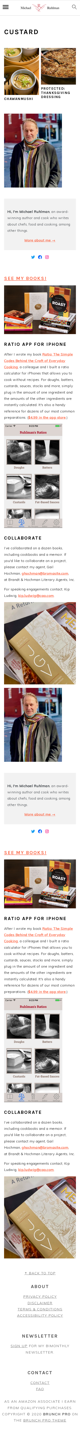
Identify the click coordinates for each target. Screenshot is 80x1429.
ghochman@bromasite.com (45, 573)
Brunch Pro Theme (44, 1420)
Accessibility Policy (40, 1315)
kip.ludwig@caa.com (36, 595)
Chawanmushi (18, 99)
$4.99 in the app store (47, 417)
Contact (40, 1382)
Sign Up (19, 1346)
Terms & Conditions (40, 1309)
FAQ (40, 1389)
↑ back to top (40, 1273)
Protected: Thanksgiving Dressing (55, 92)
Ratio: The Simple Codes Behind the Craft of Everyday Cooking (38, 360)
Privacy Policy (40, 1296)
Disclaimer (40, 1303)
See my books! (25, 278)
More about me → (40, 240)
